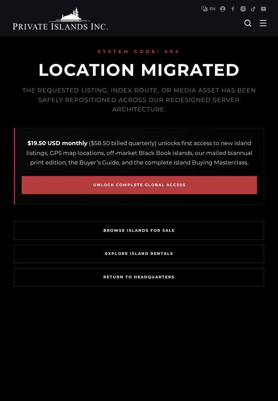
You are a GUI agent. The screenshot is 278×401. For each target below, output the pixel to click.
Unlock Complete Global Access (139, 184)
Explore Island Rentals (139, 253)
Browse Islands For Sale (139, 230)
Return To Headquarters (139, 277)
